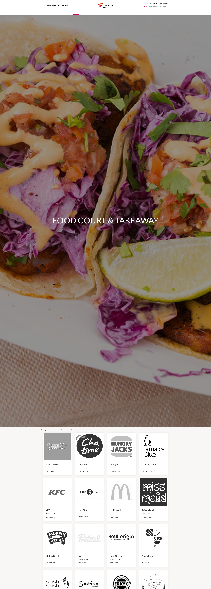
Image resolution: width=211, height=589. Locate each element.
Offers (106, 12)
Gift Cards (143, 12)
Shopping (67, 12)
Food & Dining (54, 430)
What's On (96, 12)
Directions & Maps (118, 12)
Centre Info (132, 12)
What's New (86, 12)
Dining (76, 12)
